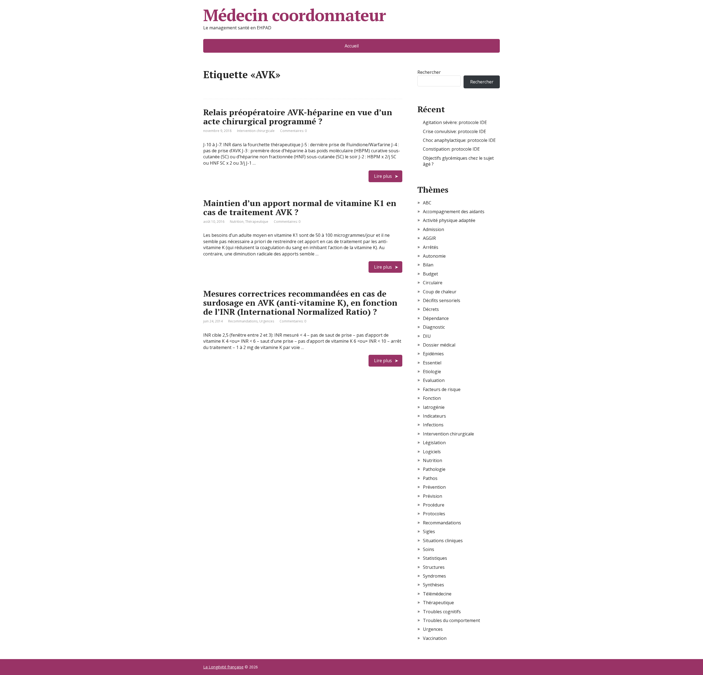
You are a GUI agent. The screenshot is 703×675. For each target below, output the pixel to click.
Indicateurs (434, 416)
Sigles (429, 531)
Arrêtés (430, 247)
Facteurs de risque (442, 389)
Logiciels (432, 452)
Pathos (430, 478)
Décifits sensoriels (441, 300)
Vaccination (435, 638)
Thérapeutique (256, 221)
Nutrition (237, 221)
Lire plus (383, 176)
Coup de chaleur (439, 292)
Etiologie (432, 372)
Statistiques (435, 558)
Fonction (432, 398)
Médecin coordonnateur (294, 15)
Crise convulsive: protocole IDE (454, 131)
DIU (427, 336)
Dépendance (436, 318)
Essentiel (432, 363)
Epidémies (433, 354)
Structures (434, 567)
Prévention (434, 487)
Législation (434, 443)
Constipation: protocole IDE (451, 149)
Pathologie (434, 469)
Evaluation (434, 380)
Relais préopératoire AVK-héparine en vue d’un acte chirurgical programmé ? (297, 117)
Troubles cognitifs (442, 612)
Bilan (428, 265)
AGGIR (429, 238)
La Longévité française (223, 667)
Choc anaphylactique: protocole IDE (459, 140)
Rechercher (429, 72)
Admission (433, 229)
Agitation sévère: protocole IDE (455, 122)
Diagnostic (434, 327)
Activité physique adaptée (449, 220)
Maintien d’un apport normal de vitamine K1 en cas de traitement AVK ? (299, 208)
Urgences (266, 321)
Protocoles (434, 514)
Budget (430, 274)
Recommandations (243, 321)
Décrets (431, 309)
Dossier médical (439, 345)
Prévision (432, 496)
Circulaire (432, 283)
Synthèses (433, 585)
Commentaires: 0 (293, 130)
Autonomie (434, 256)
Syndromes (434, 576)
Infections (433, 425)
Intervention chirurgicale (256, 130)
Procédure (433, 505)
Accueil (352, 46)
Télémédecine (437, 594)
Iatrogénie (434, 407)
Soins (428, 549)
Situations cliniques (443, 541)
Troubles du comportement (451, 620)
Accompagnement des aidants (453, 212)
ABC (427, 203)
